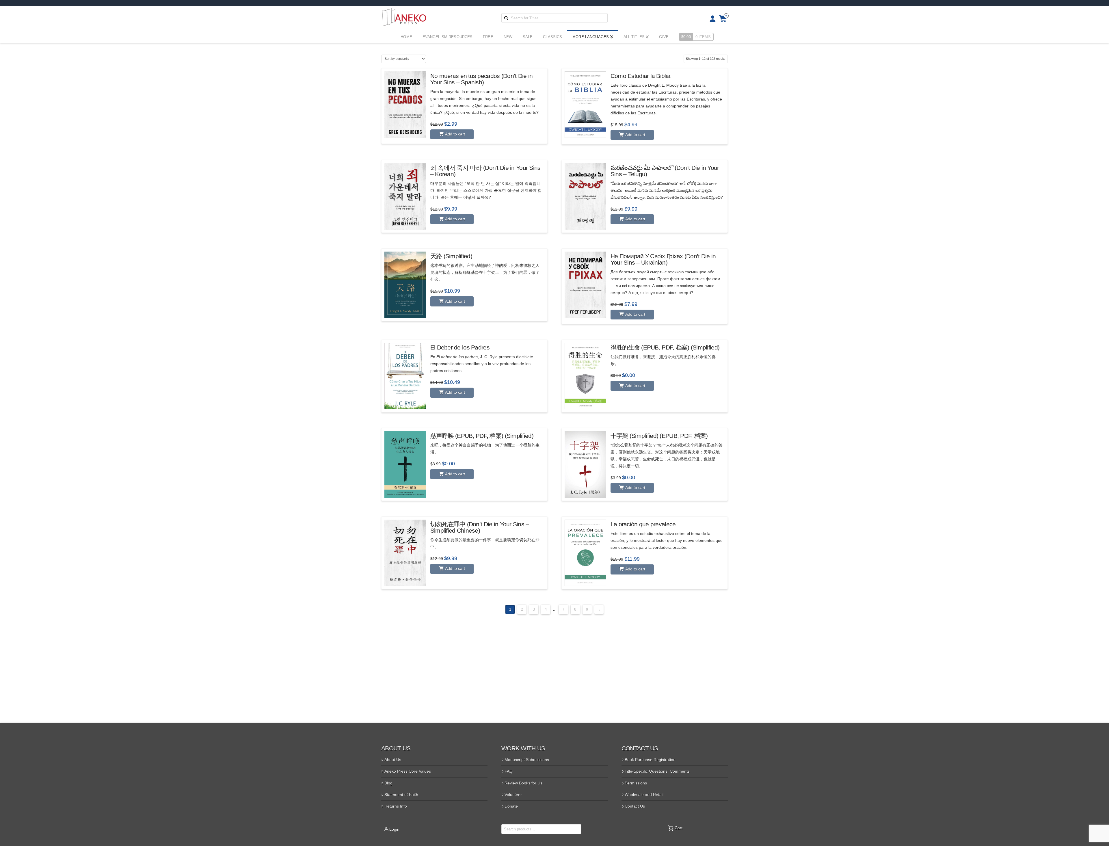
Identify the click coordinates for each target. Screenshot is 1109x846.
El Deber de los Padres (460, 347)
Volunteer (513, 794)
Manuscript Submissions (527, 759)
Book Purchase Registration (650, 759)
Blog (388, 783)
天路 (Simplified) (451, 256)
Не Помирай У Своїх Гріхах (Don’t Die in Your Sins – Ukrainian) (663, 259)
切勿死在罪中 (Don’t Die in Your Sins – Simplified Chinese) (479, 527)
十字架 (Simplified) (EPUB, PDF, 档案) (659, 435)
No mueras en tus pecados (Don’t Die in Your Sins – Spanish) (481, 78)
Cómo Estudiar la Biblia (640, 75)
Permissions (636, 783)
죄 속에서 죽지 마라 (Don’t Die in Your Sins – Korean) (485, 170)
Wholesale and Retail (644, 794)
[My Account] (711, 19)
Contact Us (635, 806)
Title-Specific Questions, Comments (657, 771)
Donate (511, 806)
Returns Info (395, 806)
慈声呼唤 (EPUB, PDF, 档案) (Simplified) (481, 435)
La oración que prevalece (643, 524)
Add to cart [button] (454, 134)
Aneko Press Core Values (407, 771)
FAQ (509, 771)
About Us (392, 759)
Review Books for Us (523, 783)
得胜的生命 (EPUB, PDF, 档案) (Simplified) (665, 347)
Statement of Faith (401, 794)
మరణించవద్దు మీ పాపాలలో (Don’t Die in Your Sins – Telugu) (665, 170)
